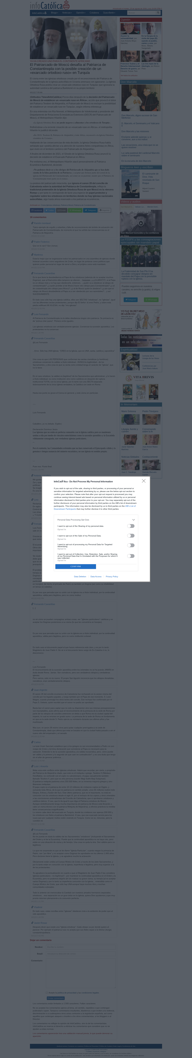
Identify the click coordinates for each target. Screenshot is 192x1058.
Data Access (96, 576)
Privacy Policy (112, 576)
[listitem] (96, 519)
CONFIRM (76, 566)
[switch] (131, 526)
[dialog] (96, 529)
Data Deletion (80, 576)
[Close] (144, 481)
